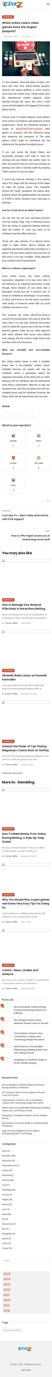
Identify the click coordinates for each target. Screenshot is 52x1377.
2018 (6, 1311)
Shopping (6, 1233)
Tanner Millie (11, 623)
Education (7, 1160)
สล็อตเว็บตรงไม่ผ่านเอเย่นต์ (29, 128)
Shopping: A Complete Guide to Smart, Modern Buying (30, 1061)
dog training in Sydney (12, 1330)
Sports (5, 1238)
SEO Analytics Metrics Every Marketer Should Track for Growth (31, 1022)
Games (5, 1194)
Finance (6, 1180)
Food (4, 1185)
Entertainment (9, 1165)
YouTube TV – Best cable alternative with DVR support (25, 517)
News (4, 1214)
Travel (5, 1248)
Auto (4, 1150)
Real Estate (7, 1224)
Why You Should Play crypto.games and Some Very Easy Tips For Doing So (26, 903)
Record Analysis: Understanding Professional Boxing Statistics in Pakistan (30, 1010)
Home (5, 1204)
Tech (4, 1243)
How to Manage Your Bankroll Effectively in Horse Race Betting (23, 607)
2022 (6, 1290)
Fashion (5, 1170)
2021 (6, 1295)
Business (6, 1155)
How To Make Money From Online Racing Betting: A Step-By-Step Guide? (24, 838)
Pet (3, 1219)
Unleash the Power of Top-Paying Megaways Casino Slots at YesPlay (25, 748)
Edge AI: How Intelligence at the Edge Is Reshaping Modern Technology (21, 1132)
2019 (6, 1305)
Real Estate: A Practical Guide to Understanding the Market (25, 1124)
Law (4, 1209)
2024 (6, 1279)
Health (5, 1199)
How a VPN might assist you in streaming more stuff (30, 537)
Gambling (8, 17)
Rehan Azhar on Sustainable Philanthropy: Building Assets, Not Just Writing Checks (31, 1049)
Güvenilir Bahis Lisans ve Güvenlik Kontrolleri (24, 677)
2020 (6, 1300)
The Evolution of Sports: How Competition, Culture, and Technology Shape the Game (29, 1036)
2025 (6, 1274)
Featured (6, 1175)
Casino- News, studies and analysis (20, 972)
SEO (4, 1228)
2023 (6, 1284)
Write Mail (26, 1370)
